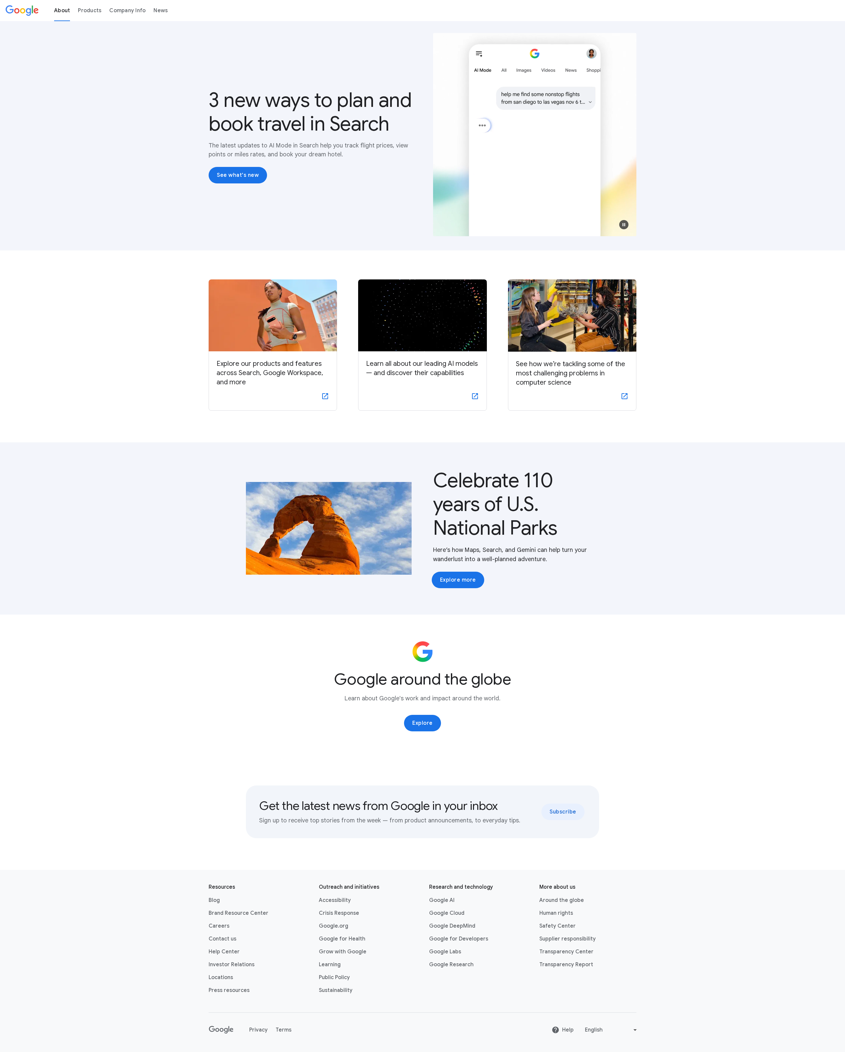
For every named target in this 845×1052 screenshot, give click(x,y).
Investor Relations (231, 964)
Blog (214, 900)
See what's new (238, 175)
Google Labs (445, 951)
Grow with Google (342, 951)
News (160, 10)
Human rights (556, 913)
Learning (330, 964)
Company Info (127, 10)
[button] (624, 225)
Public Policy (334, 977)
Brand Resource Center (238, 913)
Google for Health (342, 939)
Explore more (458, 580)
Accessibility (335, 900)
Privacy (258, 1030)
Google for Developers (458, 939)
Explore (422, 723)
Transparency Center (566, 951)
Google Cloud (446, 913)
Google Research (451, 964)
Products (89, 10)
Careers (219, 926)
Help (568, 1030)
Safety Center (557, 926)
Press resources (229, 990)
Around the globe (561, 900)
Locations (221, 977)
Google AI (442, 900)
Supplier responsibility (567, 939)
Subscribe (563, 812)
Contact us (222, 939)
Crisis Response (339, 913)
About (62, 10)
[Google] (22, 10)
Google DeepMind (452, 926)
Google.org (333, 926)
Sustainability (336, 990)
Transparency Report (566, 964)
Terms (283, 1030)
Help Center (224, 951)
